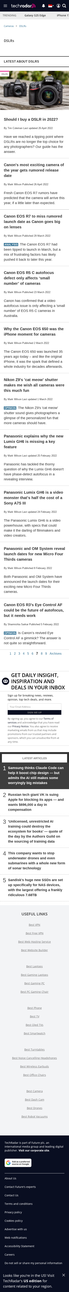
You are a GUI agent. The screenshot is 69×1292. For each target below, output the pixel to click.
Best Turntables (34, 1049)
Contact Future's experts (20, 1187)
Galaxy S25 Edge (35, 15)
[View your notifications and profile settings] (43, 6)
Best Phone (34, 1008)
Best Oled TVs (34, 1025)
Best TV (34, 1016)
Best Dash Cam (34, 1099)
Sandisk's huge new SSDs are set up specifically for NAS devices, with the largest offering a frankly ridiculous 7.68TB (35, 887)
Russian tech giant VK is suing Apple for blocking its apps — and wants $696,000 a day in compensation (36, 802)
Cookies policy (14, 1220)
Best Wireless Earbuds (34, 1066)
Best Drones (34, 1108)
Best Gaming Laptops (34, 975)
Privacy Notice (20, 726)
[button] (64, 6)
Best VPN (34, 925)
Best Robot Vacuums (34, 1116)
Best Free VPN (35, 933)
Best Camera (34, 1091)
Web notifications (16, 1237)
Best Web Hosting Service (34, 941)
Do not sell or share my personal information (33, 1263)
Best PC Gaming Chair (34, 992)
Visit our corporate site (34, 1150)
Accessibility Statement (19, 1246)
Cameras (9, 26)
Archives (56, 653)
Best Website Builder (34, 950)
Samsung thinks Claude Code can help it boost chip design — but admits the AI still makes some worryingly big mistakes (36, 775)
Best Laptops (34, 966)
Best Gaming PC (34, 983)
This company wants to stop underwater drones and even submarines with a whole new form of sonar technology (36, 860)
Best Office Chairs (34, 1075)
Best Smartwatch (34, 1033)
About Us (10, 1178)
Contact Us (11, 1195)
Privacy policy (13, 1212)
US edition (33, 1281)
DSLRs (22, 26)
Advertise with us (16, 1229)
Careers (10, 1254)
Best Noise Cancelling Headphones (34, 1058)
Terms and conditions (19, 1204)
